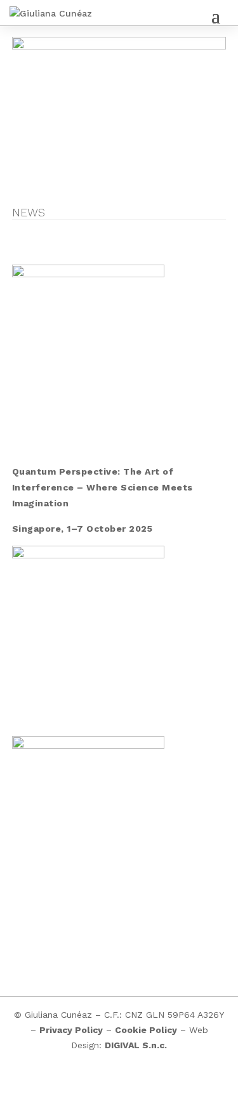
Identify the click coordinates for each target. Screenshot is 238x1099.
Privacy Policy (71, 1030)
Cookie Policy (146, 1030)
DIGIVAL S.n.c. (136, 1045)
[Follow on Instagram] (106, 1082)
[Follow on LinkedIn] (132, 1082)
